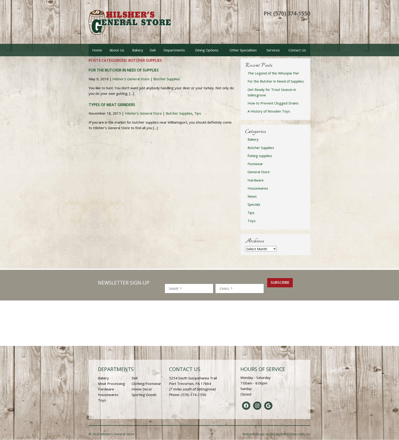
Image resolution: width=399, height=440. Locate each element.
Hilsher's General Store (130, 79)
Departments (174, 50)
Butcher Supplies (166, 79)
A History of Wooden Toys (269, 111)
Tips (197, 113)
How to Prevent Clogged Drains (273, 103)
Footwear (255, 163)
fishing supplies (260, 155)
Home (97, 50)
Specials (254, 204)
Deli (153, 50)
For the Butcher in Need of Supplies (124, 70)
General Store (259, 171)
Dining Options (206, 50)
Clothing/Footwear (146, 383)
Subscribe (280, 282)
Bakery (137, 50)
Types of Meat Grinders (112, 104)
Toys (252, 220)
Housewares (258, 188)
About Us (116, 50)
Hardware (256, 180)
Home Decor (142, 389)
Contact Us (297, 50)
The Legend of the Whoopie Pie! (273, 73)
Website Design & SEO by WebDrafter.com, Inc (276, 434)
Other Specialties (243, 50)
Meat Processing (111, 383)
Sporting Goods (144, 394)
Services (273, 50)
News (252, 196)
